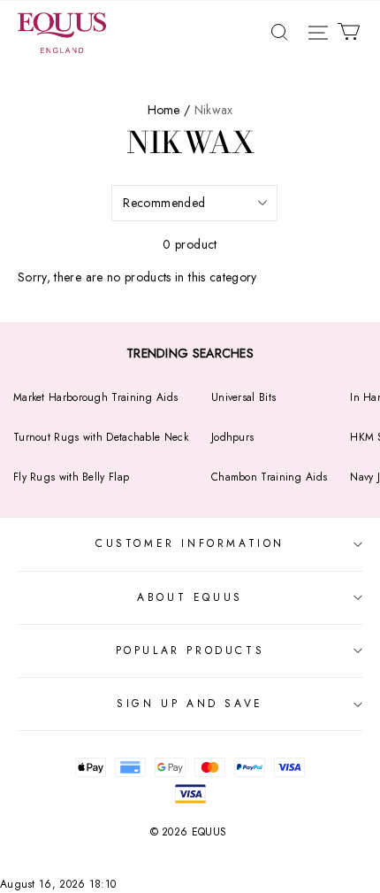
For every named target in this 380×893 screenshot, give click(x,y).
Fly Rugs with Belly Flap (71, 477)
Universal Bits (243, 397)
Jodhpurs (232, 437)
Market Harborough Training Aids (95, 397)
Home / (169, 110)
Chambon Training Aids (269, 477)
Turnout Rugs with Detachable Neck (100, 437)
